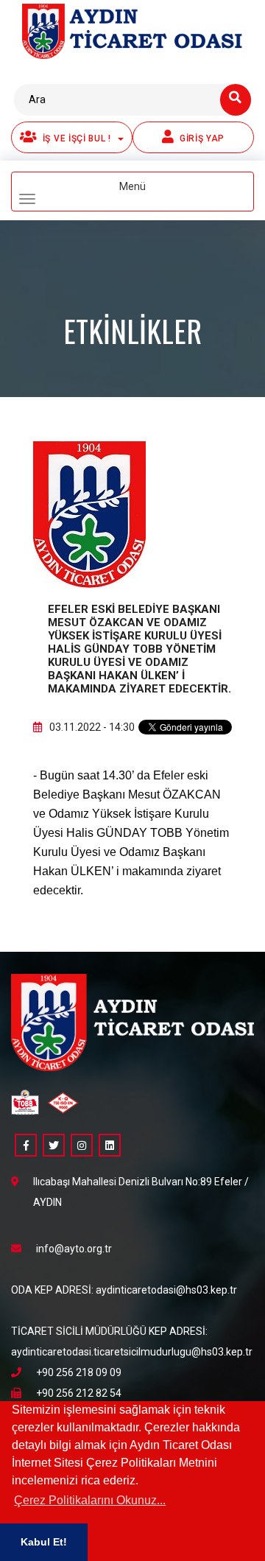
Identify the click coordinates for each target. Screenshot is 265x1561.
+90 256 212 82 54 (78, 1393)
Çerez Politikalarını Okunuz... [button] (90, 1500)
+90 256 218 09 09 (78, 1372)
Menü (156, 193)
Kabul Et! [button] (44, 1542)
